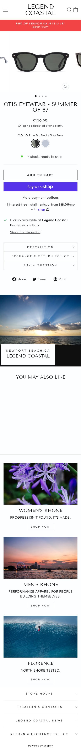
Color (40, 135)
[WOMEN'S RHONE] (40, 484)
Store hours (39, 693)
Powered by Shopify (40, 745)
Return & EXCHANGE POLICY (39, 734)
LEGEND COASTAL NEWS (39, 720)
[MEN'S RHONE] (40, 558)
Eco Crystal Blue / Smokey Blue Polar (45, 143)
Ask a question (40, 265)
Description (40, 247)
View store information (25, 232)
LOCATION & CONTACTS (39, 707)
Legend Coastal (40, 10)
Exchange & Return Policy (40, 256)
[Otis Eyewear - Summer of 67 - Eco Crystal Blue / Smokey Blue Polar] (20, 440)
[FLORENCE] (40, 637)
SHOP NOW (40, 526)
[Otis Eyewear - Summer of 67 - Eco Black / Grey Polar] (15, 440)
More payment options (40, 197)
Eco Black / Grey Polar (35, 143)
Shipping (24, 126)
